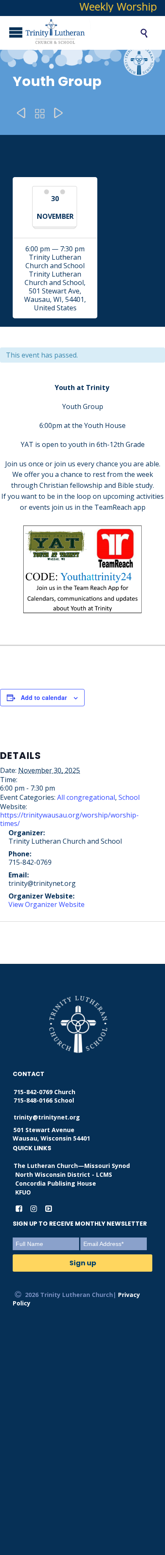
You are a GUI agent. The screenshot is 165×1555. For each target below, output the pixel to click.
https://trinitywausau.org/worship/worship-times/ (69, 819)
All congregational (86, 797)
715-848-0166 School (44, 1100)
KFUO (23, 1192)
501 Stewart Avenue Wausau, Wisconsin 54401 (51, 1134)
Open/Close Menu (8, 32)
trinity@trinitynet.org (47, 1117)
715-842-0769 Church (44, 1092)
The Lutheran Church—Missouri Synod (72, 1166)
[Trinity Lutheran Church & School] (70, 33)
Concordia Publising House (55, 1183)
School (129, 797)
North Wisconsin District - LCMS (63, 1174)
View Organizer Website (46, 904)
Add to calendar (44, 697)
